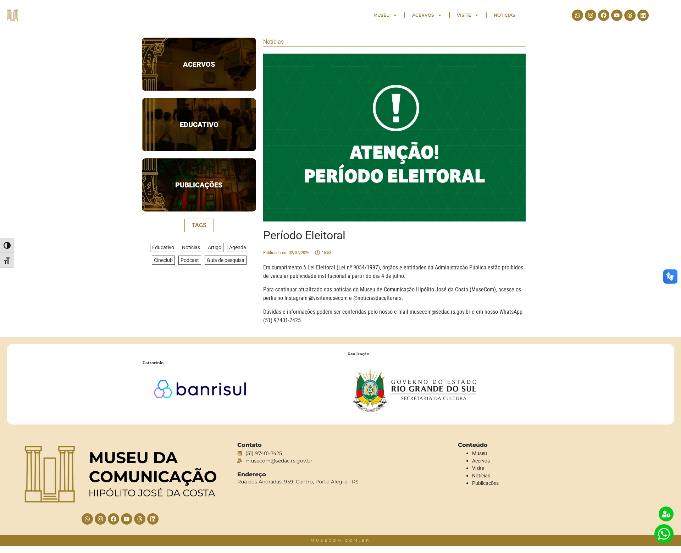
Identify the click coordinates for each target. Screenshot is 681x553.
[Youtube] (616, 15)
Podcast (190, 260)
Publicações (199, 185)
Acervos (423, 15)
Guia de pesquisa (225, 260)
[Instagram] (590, 15)
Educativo (199, 124)
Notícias (504, 15)
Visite (464, 15)
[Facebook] (603, 15)
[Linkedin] (643, 15)
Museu (381, 15)
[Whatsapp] (577, 15)
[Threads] (630, 15)
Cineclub (163, 260)
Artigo (214, 247)
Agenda (237, 247)
